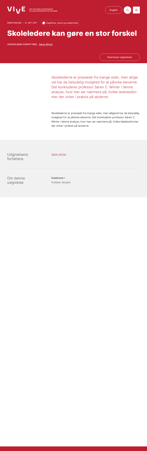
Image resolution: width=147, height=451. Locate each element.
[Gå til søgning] (127, 10)
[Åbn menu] (136, 10)
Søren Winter (46, 44)
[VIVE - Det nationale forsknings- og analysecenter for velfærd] (32, 10)
